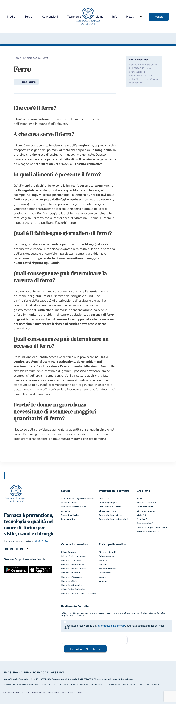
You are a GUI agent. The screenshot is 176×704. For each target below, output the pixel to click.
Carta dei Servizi (145, 506)
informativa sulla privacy (111, 625)
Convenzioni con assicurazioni (113, 519)
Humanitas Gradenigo (71, 585)
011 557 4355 (41, 541)
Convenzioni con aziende (111, 515)
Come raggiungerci (108, 502)
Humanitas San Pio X (71, 560)
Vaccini (102, 577)
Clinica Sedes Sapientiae (73, 589)
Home (17, 58)
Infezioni (103, 564)
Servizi (29, 16)
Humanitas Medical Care (73, 564)
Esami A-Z (142, 519)
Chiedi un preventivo (109, 511)
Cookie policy (53, 692)
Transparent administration (16, 692)
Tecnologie (74, 16)
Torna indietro (28, 81)
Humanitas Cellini (69, 581)
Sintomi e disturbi (107, 552)
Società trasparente (146, 502)
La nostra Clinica (69, 502)
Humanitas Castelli (70, 572)
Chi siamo (97, 16)
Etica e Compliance (146, 511)
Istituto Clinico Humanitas (73, 556)
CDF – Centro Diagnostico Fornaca (77, 498)
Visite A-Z (141, 515)
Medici (11, 16)
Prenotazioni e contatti (110, 506)
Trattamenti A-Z (145, 523)
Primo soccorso (106, 556)
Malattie (103, 560)
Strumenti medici (107, 568)
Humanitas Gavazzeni (71, 577)
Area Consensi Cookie (72, 692)
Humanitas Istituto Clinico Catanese (78, 593)
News (130, 16)
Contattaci (104, 498)
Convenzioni (50, 16)
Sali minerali (105, 572)
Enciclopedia (31, 58)
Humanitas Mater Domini (73, 568)
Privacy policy (38, 692)
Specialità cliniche (70, 515)
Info (114, 16)
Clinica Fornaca (68, 552)
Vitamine (103, 581)
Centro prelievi (68, 519)
